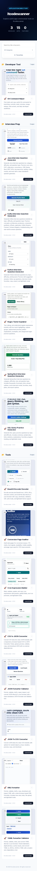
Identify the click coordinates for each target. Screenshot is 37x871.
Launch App (28, 114)
